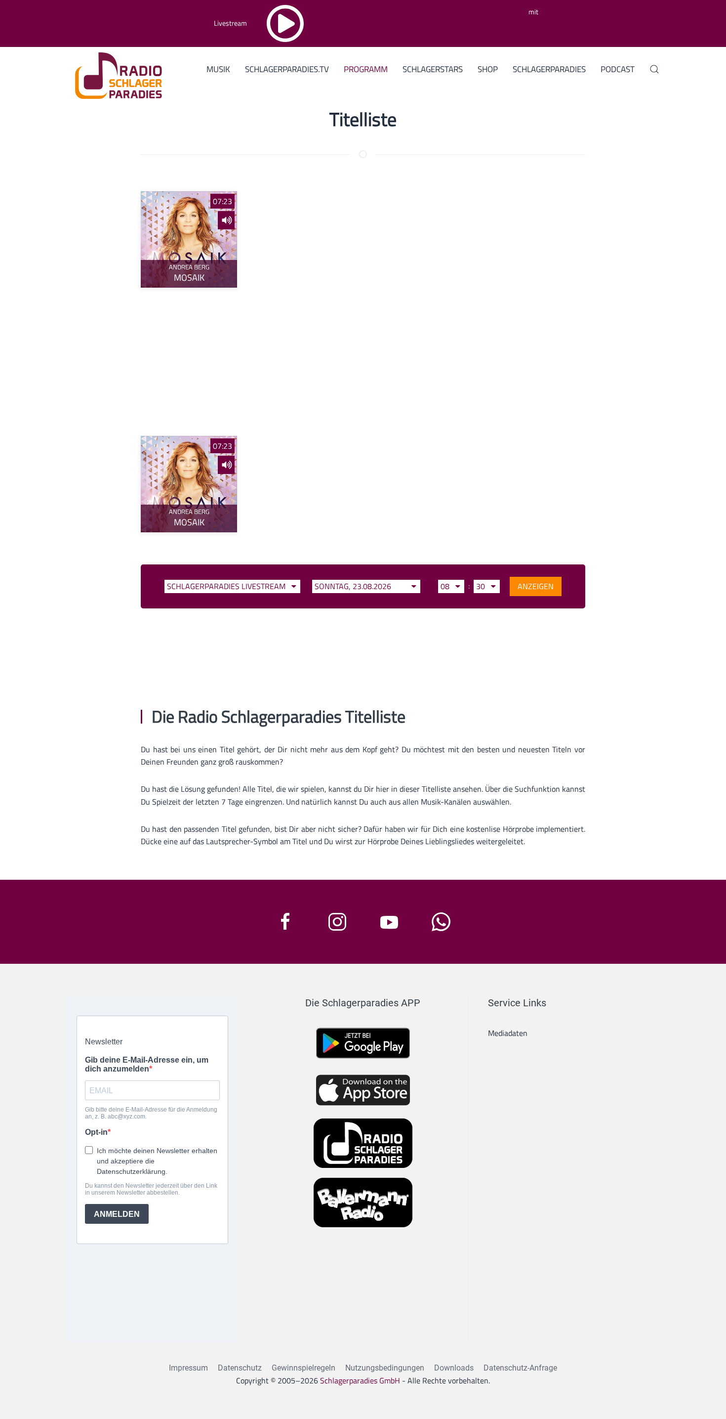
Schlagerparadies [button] (549, 69)
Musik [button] (218, 69)
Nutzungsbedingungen (384, 1368)
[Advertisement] (363, 362)
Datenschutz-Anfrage (520, 1368)
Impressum (188, 1368)
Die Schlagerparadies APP (362, 1003)
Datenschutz (240, 1368)
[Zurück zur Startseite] (115, 74)
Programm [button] (366, 69)
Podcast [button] (618, 69)
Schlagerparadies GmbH (360, 1380)
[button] (654, 69)
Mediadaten (507, 1033)
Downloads (454, 1368)
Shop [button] (488, 69)
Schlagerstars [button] (433, 69)
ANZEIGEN (536, 586)
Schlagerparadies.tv (287, 69)
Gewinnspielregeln (303, 1368)
